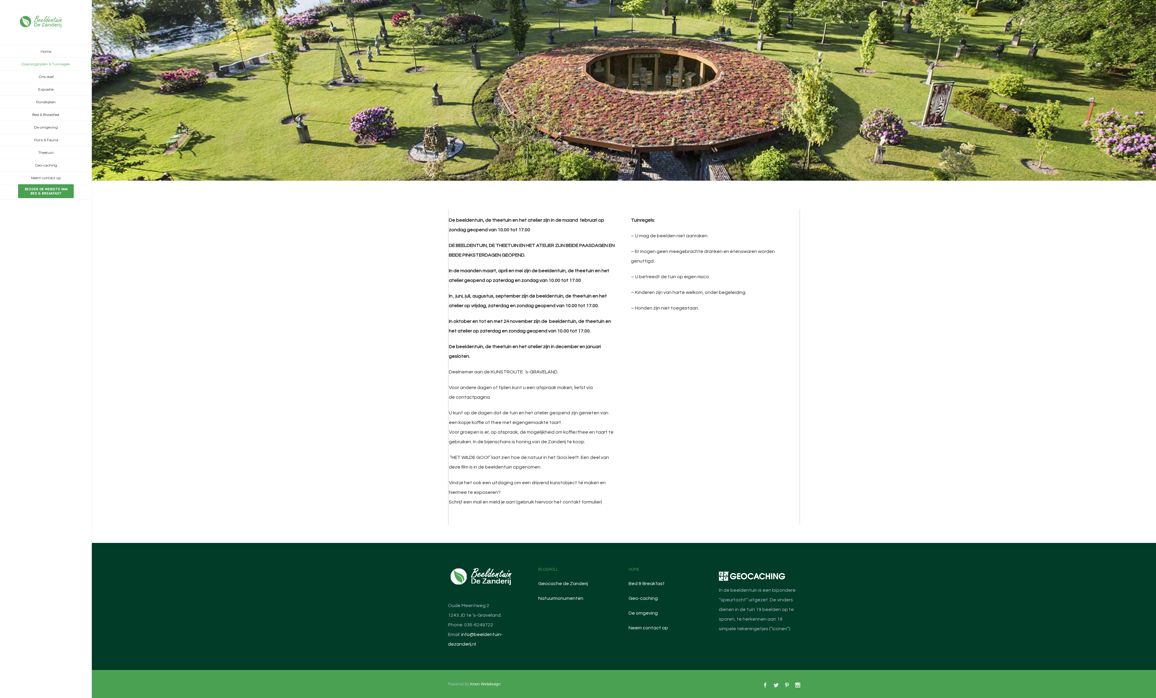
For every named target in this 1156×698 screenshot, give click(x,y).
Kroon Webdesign (485, 684)
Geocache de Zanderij (563, 583)
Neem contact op (648, 627)
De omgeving (643, 613)
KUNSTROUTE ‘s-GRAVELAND (524, 371)
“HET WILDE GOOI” (469, 457)
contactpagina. (473, 397)
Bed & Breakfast (647, 583)
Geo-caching (643, 598)
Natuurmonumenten (560, 598)
